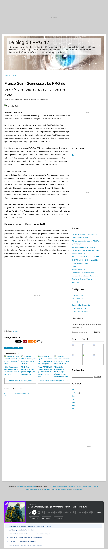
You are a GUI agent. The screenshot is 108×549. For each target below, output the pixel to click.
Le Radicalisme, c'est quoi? (81, 263)
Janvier (76, 393)
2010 (73, 402)
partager (47, 518)
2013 (73, 389)
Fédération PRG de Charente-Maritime (26, 486)
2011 (73, 399)
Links (74, 266)
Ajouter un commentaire (22, 393)
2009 (73, 405)
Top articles (72, 486)
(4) (79, 308)
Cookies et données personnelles (61, 489)
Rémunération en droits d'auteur (33, 489)
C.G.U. (96, 486)
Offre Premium (47, 489)
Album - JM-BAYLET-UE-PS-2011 (84, 247)
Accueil (7, 75)
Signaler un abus (87, 486)
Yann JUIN (76, 282)
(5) (81, 305)
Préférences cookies (77, 489)
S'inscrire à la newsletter (13, 348)
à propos (59, 518)
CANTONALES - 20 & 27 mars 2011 (85, 260)
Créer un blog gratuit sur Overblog (58, 486)
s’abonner (35, 518)
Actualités (16, 331)
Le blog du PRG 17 (29, 42)
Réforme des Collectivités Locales (83, 272)
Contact (14, 75)
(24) (78, 298)
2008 (73, 409)
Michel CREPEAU (78, 269)
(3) (80, 311)
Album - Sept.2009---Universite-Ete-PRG (86, 257)
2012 (73, 396)
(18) (76, 302)
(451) (77, 295)
